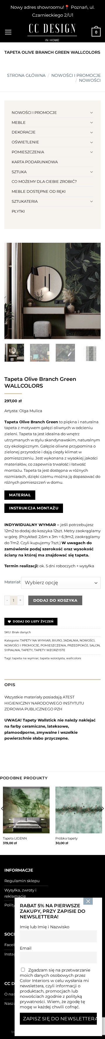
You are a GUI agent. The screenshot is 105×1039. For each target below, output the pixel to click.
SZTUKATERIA (25, 201)
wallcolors (73, 658)
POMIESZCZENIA (28, 152)
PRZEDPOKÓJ (77, 645)
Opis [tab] (9, 684)
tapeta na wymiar (25, 658)
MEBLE (19, 122)
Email (26, 948)
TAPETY (27, 650)
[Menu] (8, 32)
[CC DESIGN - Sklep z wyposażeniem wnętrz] (52, 32)
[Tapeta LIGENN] (26, 810)
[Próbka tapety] (78, 810)
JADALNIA (70, 640)
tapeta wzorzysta (52, 658)
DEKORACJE (24, 132)
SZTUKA (19, 171)
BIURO (57, 640)
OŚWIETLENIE (25, 142)
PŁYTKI (18, 211)
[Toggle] (91, 112)
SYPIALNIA (12, 650)
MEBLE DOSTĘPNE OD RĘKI (39, 191)
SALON (95, 645)
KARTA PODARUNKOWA (35, 161)
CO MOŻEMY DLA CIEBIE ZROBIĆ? (44, 181)
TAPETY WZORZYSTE (49, 650)
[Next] (91, 291)
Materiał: (12, 582)
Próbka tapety (66, 838)
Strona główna (26, 75)
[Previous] (13, 291)
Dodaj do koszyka (55, 600)
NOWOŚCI (90, 80)
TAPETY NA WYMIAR (35, 640)
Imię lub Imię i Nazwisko (44, 926)
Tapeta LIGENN (15, 838)
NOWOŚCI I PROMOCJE (76, 75)
